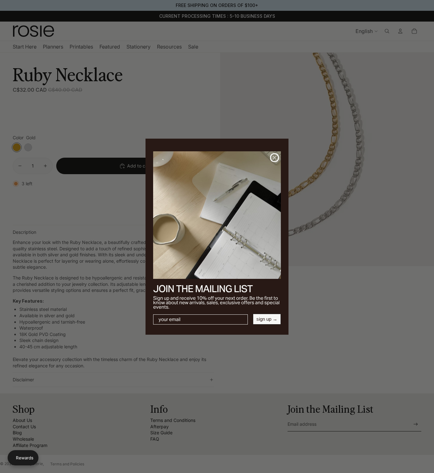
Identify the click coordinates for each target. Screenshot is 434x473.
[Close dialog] (274, 157)
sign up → (266, 319)
